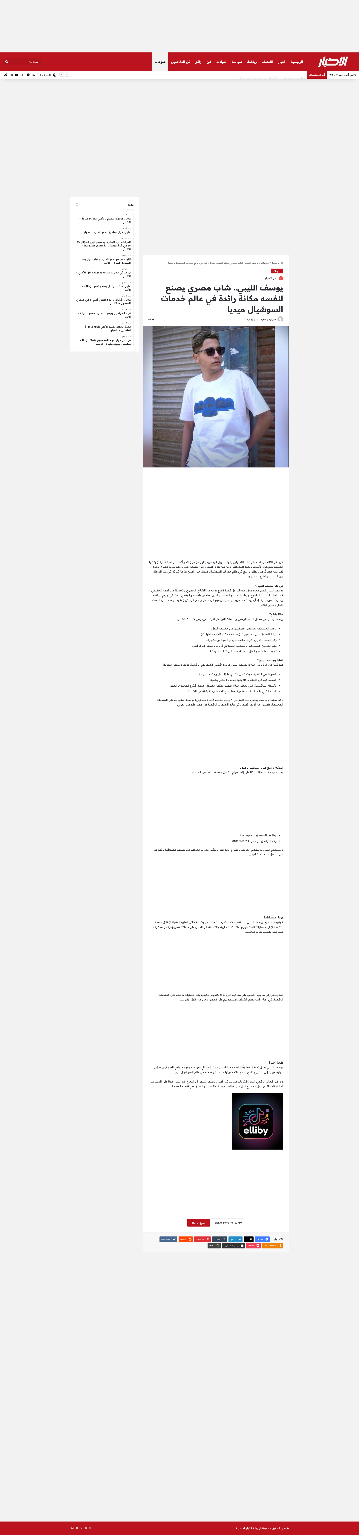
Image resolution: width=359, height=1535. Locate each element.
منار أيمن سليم (268, 319)
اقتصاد (267, 62)
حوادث (221, 62)
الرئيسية (297, 62)
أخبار (281, 62)
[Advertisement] (179, 26)
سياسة (236, 62)
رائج (198, 62)
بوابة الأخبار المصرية (247, 1528)
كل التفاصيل (180, 62)
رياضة (252, 62)
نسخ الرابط (198, 1222)
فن (209, 62)
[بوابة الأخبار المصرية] (332, 61)
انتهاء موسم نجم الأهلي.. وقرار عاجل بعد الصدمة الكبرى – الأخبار (271, 74)
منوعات (160, 62)
